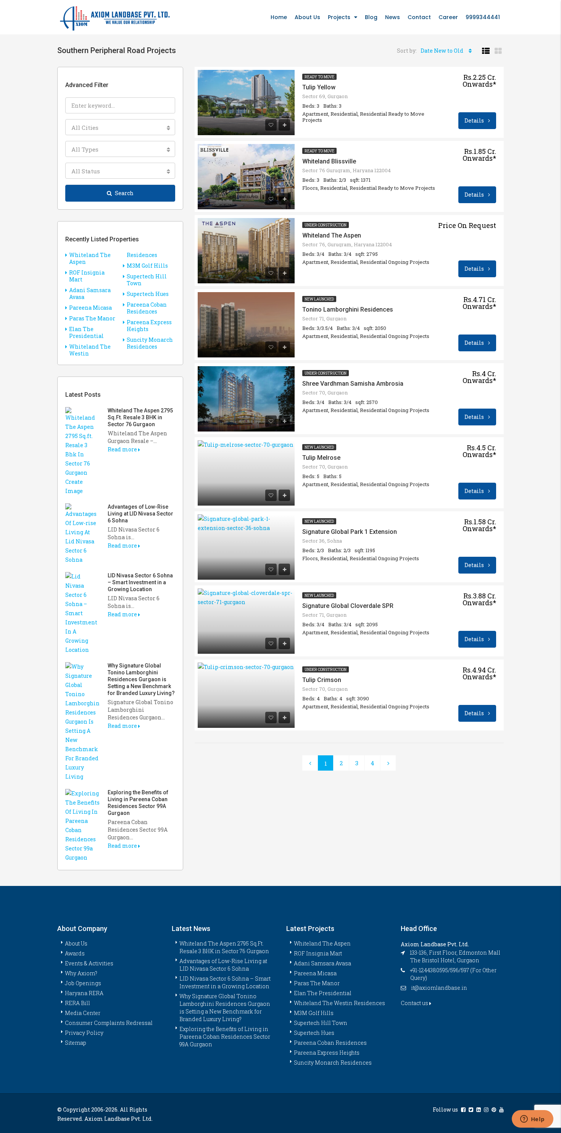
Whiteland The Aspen (331, 235)
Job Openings (83, 983)
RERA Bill (77, 1003)
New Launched (319, 299)
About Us (307, 17)
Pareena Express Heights (149, 325)
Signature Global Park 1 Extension (349, 531)
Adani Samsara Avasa (90, 293)
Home (279, 17)
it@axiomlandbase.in (439, 987)
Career (448, 17)
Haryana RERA (84, 993)
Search (124, 193)
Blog (371, 17)
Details (474, 120)
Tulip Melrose (321, 457)
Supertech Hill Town (147, 280)
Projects (339, 17)
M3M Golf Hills (147, 265)
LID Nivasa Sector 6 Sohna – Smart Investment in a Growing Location (140, 582)
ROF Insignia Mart (87, 276)
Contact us (415, 1003)
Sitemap (75, 1042)
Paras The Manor (92, 318)
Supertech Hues (148, 293)
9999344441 (483, 17)
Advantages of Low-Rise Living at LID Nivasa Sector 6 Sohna (140, 514)
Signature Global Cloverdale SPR (347, 605)
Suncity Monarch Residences (150, 343)
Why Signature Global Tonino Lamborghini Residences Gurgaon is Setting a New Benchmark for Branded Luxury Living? (141, 679)
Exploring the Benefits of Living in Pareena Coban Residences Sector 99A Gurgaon (224, 1036)
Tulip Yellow (318, 87)
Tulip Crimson (321, 680)
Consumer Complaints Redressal (109, 1022)
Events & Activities (89, 963)
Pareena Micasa (90, 307)
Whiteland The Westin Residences (339, 1003)
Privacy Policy (84, 1032)
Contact (419, 17)
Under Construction (326, 225)
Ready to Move (319, 76)
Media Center (82, 1013)
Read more (123, 449)
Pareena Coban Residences (147, 308)
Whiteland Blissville (329, 161)
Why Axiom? (81, 973)
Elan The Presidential (86, 332)
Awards (75, 953)
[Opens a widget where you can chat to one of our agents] (532, 1119)
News (392, 17)
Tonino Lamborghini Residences (347, 309)
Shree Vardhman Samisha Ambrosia (352, 383)
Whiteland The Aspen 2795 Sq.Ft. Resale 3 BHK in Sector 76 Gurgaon (140, 417)
